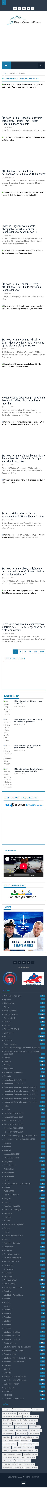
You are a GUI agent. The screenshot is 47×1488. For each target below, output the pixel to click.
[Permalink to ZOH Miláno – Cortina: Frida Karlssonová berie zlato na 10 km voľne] (23, 151)
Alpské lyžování (10, 1011)
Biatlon (6, 1037)
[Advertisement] (23, 43)
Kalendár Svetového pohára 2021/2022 (19, 1139)
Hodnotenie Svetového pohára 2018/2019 (21, 1098)
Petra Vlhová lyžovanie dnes (28, 1451)
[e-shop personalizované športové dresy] (23, 805)
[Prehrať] (6, 875)
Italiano (7, 1110)
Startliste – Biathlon (12, 1332)
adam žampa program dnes (22, 1410)
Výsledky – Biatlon (11, 1384)
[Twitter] (28, 8)
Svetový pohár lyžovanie (22, 1461)
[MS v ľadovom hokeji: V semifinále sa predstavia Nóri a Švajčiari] (8, 755)
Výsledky (7, 1369)
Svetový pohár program (10, 1464)
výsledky (7, 1373)
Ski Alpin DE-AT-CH (11, 1261)
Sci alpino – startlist (12, 1254)
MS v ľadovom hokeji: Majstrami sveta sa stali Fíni (28, 702)
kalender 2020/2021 (12, 1154)
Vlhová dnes (19, 1467)
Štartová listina (10, 1343)
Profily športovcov (11, 1195)
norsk (6, 1180)
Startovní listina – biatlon (14, 1362)
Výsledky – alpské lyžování (15, 1376)
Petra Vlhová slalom (28, 1457)
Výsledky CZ (9, 1388)
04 (30, 651)
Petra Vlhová (17, 1447)
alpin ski (7, 999)
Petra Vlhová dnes (28, 1447)
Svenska (7, 1365)
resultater (8, 1217)
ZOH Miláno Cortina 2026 (14, 1399)
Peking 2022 (9, 1191)
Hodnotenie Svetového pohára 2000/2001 (21, 1087)
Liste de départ (10, 1165)
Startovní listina (10, 1354)
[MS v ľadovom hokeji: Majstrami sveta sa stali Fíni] (8, 708)
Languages (8, 1161)
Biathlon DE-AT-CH (11, 1029)
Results (7, 1228)
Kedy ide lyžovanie (21, 1427)
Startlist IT (8, 1310)
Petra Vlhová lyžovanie (10, 1451)
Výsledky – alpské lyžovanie (15, 1380)
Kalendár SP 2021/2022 (13, 1121)
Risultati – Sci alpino (12, 1243)
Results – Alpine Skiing (13, 1236)
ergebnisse (8, 1069)
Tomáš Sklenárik (8, 1467)
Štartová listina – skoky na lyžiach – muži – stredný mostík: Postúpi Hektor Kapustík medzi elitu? (23, 571)
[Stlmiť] (37, 875)
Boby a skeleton (10, 1044)
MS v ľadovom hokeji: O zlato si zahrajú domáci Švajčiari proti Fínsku (28, 720)
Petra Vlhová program (30, 1454)
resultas (7, 1202)
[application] (23, 866)
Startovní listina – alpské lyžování (17, 1358)
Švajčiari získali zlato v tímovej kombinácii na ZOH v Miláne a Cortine (23, 515)
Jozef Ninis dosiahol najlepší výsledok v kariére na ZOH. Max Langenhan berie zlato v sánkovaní (23, 627)
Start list (7, 1291)
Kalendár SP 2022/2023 (13, 1124)
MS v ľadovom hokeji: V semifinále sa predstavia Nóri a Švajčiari (27, 747)
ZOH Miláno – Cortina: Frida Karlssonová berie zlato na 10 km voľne (23, 173)
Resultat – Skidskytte (12, 1210)
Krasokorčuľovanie (11, 1158)
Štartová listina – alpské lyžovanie (17, 1347)
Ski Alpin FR (9, 1265)
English (7, 1065)
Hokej (6, 1106)
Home (5, 73)
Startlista (7, 1313)
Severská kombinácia (12, 1258)
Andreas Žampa (24, 1413)
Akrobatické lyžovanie (12, 996)
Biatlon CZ (8, 1040)
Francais (7, 1076)
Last (42, 651)
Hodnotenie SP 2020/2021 (15, 1080)
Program (7, 1199)
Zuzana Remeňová (31, 1467)
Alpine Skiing (9, 1003)
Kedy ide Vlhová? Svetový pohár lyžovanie (16, 1430)
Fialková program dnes (30, 1420)
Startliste (7, 1321)
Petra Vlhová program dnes (11, 1457)
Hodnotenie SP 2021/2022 (15, 1084)
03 (25, 651)
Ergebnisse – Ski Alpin (13, 1072)
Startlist (7, 1299)
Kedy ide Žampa (36, 1430)
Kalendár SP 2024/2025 (13, 1128)
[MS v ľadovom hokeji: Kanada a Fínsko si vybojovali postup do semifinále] (8, 779)
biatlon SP (6, 1420)
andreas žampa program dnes (12, 1416)
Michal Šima (6, 1437)
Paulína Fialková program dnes (28, 1444)
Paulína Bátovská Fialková (11, 1440)
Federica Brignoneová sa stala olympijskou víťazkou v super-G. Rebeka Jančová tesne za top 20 (19, 229)
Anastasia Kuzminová (10, 1413)
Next (35, 651)
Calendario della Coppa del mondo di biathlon (22, 1048)
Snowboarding (9, 1284)
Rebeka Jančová (8, 1461)
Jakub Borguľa (18, 1423)
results (7, 1232)
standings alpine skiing (13, 1287)
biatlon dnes (34, 1416)
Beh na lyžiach (9, 1018)
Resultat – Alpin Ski (12, 1206)
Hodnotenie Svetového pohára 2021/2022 (21, 1102)
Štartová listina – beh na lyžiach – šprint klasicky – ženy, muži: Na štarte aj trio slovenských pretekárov (23, 342)
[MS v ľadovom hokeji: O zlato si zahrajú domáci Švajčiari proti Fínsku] (8, 731)
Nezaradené (9, 1169)
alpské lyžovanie (38, 1410)
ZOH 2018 (8, 1391)
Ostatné (7, 1187)
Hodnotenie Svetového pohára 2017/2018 (21, 1091)
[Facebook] (19, 8)
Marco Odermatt (33, 1434)
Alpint (6, 1007)
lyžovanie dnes (21, 1434)
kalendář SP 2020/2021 (13, 1117)
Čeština (7, 1058)
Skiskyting (8, 1276)
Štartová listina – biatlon (13, 1351)
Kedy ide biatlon (30, 1423)
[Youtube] (24, 8)
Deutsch (7, 1061)
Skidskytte (8, 1273)
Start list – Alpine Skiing (13, 1295)
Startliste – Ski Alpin (12, 1336)
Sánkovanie (8, 1247)
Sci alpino (8, 1250)
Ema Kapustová (16, 1420)
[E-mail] (15, 8)
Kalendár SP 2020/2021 (13, 1113)
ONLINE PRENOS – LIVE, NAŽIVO (17, 1184)
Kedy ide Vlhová (35, 1427)
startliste (7, 1328)
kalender (7, 1143)
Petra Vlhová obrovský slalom (12, 1454)
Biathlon (7, 1022)
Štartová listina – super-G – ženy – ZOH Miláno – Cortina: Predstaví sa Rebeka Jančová (21, 287)
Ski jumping (8, 1269)
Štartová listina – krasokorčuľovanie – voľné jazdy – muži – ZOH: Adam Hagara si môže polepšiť (23, 120)
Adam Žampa (7, 1410)
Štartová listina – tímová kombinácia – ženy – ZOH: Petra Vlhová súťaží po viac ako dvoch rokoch (23, 458)
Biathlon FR (8, 1033)
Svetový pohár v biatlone (26, 1464)
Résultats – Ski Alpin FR (13, 1224)
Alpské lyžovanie (11, 1014)
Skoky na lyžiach (10, 1280)
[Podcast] (23, 931)
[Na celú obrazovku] (40, 875)
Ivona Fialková (7, 1423)
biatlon (26, 1416)
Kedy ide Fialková (8, 1427)
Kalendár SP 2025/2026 (13, 1132)
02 (20, 651)
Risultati (7, 1239)
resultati (7, 1221)
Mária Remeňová (32, 1437)
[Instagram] (32, 8)
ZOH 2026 (8, 1395)
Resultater (8, 1213)
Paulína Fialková (26, 1440)
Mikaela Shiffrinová (19, 1437)
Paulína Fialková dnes (9, 1444)
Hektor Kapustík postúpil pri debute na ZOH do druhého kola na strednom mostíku (23, 400)
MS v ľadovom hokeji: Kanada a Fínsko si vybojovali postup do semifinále (28, 770)
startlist (7, 1302)
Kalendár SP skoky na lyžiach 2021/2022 (20, 1136)
